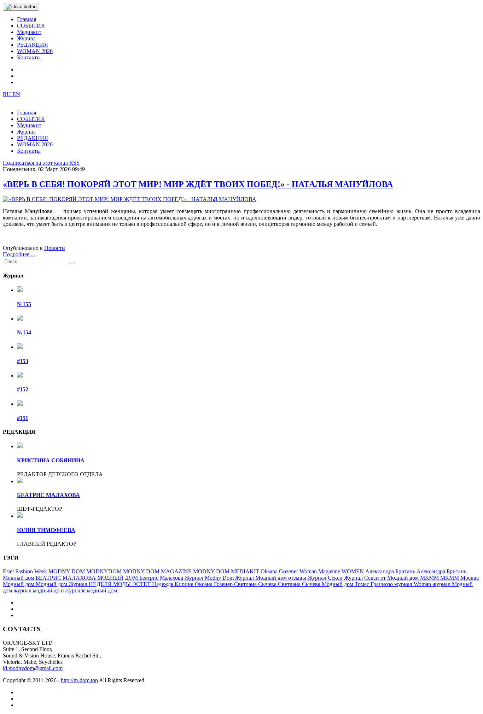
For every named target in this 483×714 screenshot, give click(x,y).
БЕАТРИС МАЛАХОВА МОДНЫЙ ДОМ (87, 578)
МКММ (430, 578)
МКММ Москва (459, 578)
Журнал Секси (326, 578)
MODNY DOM (67, 571)
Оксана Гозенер (214, 584)
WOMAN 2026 (35, 51)
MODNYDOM (104, 571)
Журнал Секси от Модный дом (382, 578)
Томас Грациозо (374, 584)
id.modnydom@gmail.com (33, 668)
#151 (22, 418)
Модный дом (19, 584)
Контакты (29, 57)
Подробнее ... (19, 254)
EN (16, 94)
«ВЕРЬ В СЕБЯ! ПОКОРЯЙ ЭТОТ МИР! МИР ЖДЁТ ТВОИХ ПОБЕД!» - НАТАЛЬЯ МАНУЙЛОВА (198, 184)
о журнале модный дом (89, 590)
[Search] (72, 263)
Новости (54, 248)
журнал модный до (37, 590)
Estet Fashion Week (25, 571)
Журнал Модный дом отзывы (271, 578)
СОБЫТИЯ (31, 26)
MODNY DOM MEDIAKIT (227, 571)
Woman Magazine (320, 571)
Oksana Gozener (280, 571)
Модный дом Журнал (62, 584)
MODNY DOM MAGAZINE (158, 571)
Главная (26, 19)
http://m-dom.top (79, 680)
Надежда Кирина (173, 584)
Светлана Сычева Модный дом (316, 584)
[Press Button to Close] (21, 7)
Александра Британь (391, 571)
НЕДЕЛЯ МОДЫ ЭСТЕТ (120, 584)
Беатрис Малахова (162, 578)
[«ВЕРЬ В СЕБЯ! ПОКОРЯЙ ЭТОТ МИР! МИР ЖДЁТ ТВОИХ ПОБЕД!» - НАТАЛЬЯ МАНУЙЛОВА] (129, 199)
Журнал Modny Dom (210, 578)
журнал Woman (413, 584)
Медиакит (29, 32)
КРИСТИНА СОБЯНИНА (51, 460)
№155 (24, 304)
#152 (22, 389)
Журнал (26, 38)
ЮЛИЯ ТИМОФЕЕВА (46, 530)
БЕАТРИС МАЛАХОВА (48, 495)
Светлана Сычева (256, 584)
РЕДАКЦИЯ (32, 45)
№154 (24, 332)
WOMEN (353, 571)
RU (7, 94)
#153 (22, 361)
